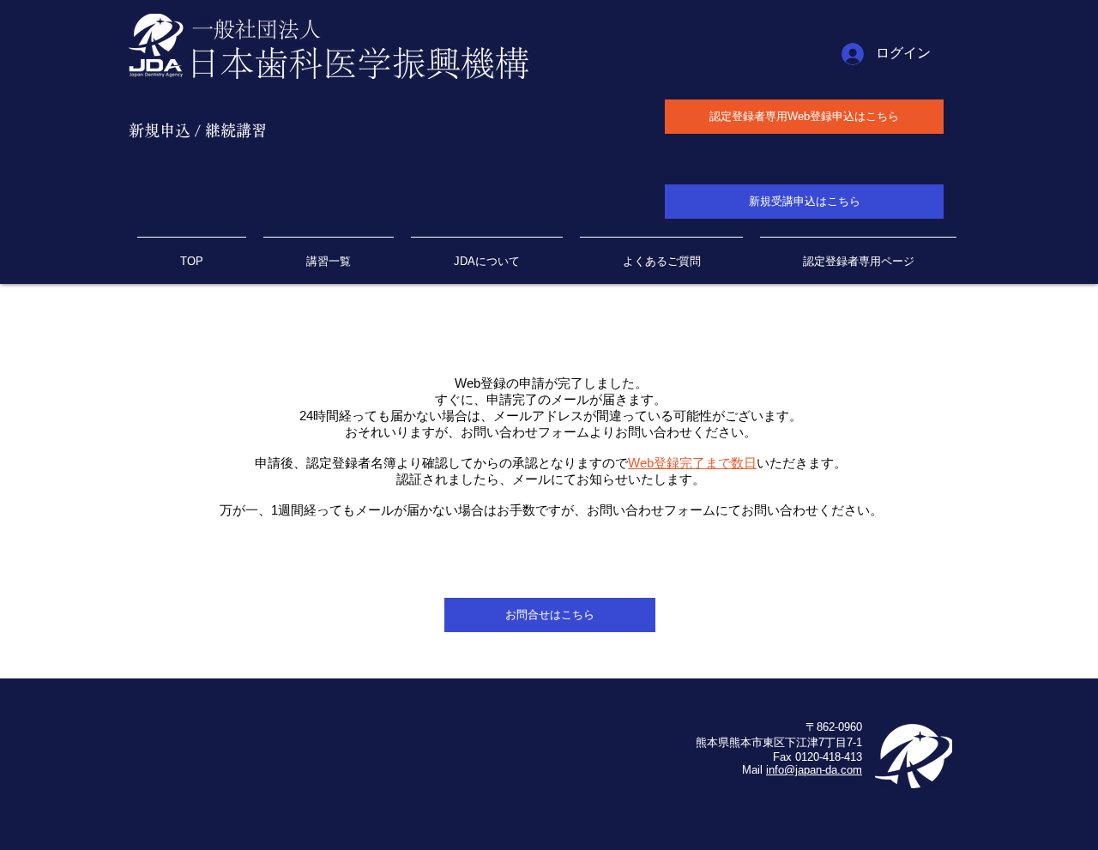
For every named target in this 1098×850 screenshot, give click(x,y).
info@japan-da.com (814, 769)
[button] (858, 254)
